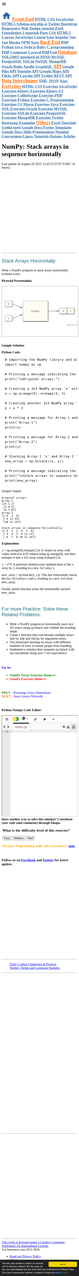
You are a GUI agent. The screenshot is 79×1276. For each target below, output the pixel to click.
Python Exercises (31, 100)
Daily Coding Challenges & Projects (33, 964)
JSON (54, 81)
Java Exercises (62, 104)
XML (43, 81)
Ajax (64, 81)
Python (8, 47)
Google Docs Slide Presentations (28, 132)
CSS (51, 19)
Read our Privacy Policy (25, 1256)
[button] (39, 4)
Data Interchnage (20, 80)
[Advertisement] (39, 212)
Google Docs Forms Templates (46, 127)
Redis (17, 66)
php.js (42, 24)
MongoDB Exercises (34, 117)
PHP (65, 42)
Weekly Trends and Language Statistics (35, 968)
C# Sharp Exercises (33, 104)
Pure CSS (48, 33)
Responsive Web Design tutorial (28, 28)
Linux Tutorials (36, 136)
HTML (41, 19)
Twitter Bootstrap (62, 24)
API (57, 66)
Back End (50, 42)
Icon (50, 37)
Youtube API (27, 71)
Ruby (41, 47)
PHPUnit (49, 52)
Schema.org (26, 24)
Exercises (11, 86)
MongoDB (57, 61)
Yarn (35, 42)
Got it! (63, 1264)
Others (43, 122)
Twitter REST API (56, 76)
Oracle (7, 66)
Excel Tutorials (63, 123)
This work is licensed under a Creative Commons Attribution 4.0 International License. (33, 1244)
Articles (69, 136)
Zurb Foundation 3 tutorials (33, 30)
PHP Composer (14, 52)
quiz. (71, 846)
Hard (30, 838)
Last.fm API (30, 76)
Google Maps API (54, 71)
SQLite (28, 61)
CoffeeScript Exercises (35, 95)
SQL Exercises (13, 109)
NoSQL (41, 61)
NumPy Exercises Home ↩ (28, 679)
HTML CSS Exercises (40, 86)
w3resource (9, 9)
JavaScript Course (30, 37)
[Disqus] (39, 1185)
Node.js (29, 47)
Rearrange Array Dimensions (32, 692)
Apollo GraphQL (37, 66)
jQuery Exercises (31, 91)
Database (67, 52)
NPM (25, 42)
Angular (62, 37)
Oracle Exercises (39, 109)
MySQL (58, 57)
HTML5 (9, 24)
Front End (23, 19)
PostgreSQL (12, 61)
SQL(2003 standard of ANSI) (26, 57)
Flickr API (10, 76)
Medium (18, 838)
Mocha (14, 42)
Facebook (28, 860)
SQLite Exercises (31, 113)
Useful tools (11, 127)
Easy (7, 838)
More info (63, 1272)
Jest (5, 42)
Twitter (48, 860)
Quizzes (56, 136)
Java (19, 47)
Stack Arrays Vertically (28, 696)
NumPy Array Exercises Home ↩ (32, 675)
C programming (60, 47)
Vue (72, 37)
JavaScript (65, 19)
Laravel (34, 52)
